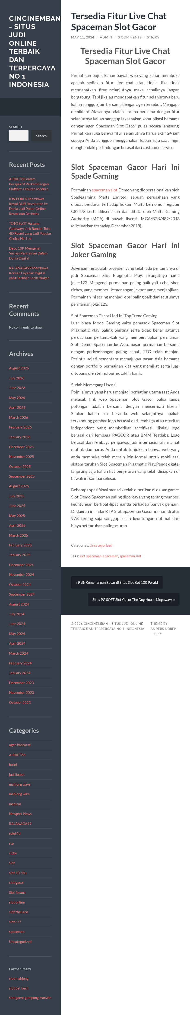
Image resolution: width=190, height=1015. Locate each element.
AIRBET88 (17, 755)
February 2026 (20, 427)
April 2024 (17, 643)
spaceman (16, 931)
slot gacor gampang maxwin (30, 998)
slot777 (15, 922)
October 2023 (20, 702)
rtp (11, 843)
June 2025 (17, 506)
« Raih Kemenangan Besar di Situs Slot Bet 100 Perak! (117, 582)
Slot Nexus (17, 892)
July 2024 (16, 614)
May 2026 (17, 398)
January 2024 (19, 673)
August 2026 (19, 368)
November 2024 (21, 574)
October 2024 (20, 584)
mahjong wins (19, 794)
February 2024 (20, 663)
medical (15, 804)
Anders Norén (164, 629)
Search (15, 127)
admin (106, 37)
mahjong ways (20, 784)
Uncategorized (20, 941)
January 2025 (19, 555)
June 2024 (17, 624)
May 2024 (17, 633)
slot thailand (18, 912)
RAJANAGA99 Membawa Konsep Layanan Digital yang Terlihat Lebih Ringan (29, 273)
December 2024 (21, 565)
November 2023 (21, 692)
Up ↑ (158, 634)
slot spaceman (90, 556)
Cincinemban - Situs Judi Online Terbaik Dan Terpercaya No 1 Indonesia (35, 51)
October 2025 (20, 466)
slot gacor (16, 882)
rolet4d (14, 833)
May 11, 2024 (82, 37)
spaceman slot (105, 189)
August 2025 (19, 486)
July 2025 (16, 496)
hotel (13, 764)
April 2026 (17, 407)
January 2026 (19, 437)
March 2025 (18, 535)
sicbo (13, 853)
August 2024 (19, 604)
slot (12, 863)
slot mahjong (18, 978)
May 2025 (17, 516)
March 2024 (18, 653)
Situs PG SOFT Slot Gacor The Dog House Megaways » (133, 599)
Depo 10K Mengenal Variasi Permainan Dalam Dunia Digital (28, 253)
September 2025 (22, 476)
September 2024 (22, 594)
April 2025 (17, 525)
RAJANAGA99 (20, 824)
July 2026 (16, 378)
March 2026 (18, 417)
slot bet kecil (18, 988)
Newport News (20, 814)
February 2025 (20, 545)
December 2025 (21, 447)
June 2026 (17, 388)
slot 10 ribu (17, 873)
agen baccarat (20, 745)
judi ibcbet (17, 774)
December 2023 (21, 683)
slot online (17, 902)
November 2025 (21, 456)
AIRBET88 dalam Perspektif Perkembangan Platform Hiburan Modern (29, 184)
